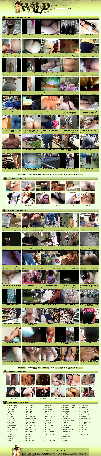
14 (79, 174)
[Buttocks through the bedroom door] (50, 71)
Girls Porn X (84, 425)
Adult (28, 398)
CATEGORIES (21, 174)
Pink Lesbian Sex (86, 414)
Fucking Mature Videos (69, 411)
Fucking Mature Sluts (68, 409)
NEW (39, 174)
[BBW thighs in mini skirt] (11, 226)
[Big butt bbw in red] (50, 52)
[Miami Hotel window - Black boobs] (11, 245)
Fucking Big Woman (50, 440)
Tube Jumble (13, 385)
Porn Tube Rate (30, 414)
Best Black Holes (31, 429)
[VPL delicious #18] (89, 148)
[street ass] (31, 33)
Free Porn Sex (85, 431)
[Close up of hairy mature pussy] (11, 265)
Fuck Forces (58, 205)
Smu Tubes (29, 424)
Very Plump (84, 420)
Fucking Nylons (67, 414)
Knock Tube (29, 413)
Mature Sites (84, 413)
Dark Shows (29, 435)
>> (82, 174)
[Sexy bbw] (69, 71)
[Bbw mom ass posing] (89, 52)
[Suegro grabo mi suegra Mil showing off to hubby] (69, 52)
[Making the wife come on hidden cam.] (50, 90)
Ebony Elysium (30, 440)
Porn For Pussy (85, 427)
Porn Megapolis (13, 192)
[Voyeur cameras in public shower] (11, 167)
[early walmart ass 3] (31, 341)
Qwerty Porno (88, 205)
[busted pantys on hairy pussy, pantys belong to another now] (11, 52)
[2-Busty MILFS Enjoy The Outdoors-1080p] (31, 226)
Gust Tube (73, 398)
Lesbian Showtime (68, 429)
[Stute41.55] (69, 226)
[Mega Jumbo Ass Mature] (89, 322)
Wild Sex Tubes (73, 385)
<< (55, 174)
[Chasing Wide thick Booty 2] (11, 303)
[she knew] (50, 322)
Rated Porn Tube (31, 418)
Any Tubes (58, 398)
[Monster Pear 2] (50, 265)
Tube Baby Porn (30, 425)
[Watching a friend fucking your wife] (89, 129)
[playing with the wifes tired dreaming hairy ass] (11, 360)
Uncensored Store (28, 385)
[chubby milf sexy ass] (11, 33)
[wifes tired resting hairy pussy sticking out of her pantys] (89, 110)
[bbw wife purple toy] (69, 303)
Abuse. (33, 455)
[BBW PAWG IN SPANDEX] (50, 148)
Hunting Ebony (48, 418)
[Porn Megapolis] (89, 33)
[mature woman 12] (31, 71)
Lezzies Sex (84, 405)
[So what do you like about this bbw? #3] (50, 303)
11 (71, 174)
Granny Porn (66, 418)
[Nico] (69, 90)
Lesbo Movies (66, 435)
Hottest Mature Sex (68, 425)
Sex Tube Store (30, 422)
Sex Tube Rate (30, 420)
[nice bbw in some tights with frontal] (11, 322)
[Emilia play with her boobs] (50, 360)
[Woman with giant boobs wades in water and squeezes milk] (31, 360)
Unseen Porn (43, 385)
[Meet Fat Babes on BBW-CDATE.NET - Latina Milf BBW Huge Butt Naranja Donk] (69, 341)
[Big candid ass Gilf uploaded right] (69, 129)
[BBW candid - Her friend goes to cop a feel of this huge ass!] (89, 303)
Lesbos (65, 438)
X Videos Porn (85, 429)
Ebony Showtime (49, 411)
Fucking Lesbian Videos (69, 407)
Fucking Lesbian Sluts (69, 405)
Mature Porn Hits (85, 409)
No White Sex (48, 422)
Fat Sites (46, 438)
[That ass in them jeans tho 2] (31, 265)
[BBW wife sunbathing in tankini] (50, 245)
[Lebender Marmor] (69, 33)
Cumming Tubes (49, 431)
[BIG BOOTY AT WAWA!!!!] (31, 110)
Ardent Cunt (58, 192)
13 (76, 174)
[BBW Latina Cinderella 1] (31, 148)
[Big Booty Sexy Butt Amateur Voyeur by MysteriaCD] (11, 129)
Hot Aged (65, 422)
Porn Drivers (73, 205)
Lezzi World (84, 407)
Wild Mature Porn (85, 422)
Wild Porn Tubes (58, 385)
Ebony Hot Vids (48, 407)
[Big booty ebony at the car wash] (50, 167)
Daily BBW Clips (49, 433)
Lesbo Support (67, 436)
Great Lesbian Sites (68, 420)
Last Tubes (28, 205)
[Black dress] (31, 284)
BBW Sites (47, 429)
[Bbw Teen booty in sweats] (69, 167)
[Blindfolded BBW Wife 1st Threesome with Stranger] (89, 284)
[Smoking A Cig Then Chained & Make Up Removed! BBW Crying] (69, 110)
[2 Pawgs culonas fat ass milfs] (50, 226)
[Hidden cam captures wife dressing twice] (11, 90)
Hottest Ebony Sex (49, 416)
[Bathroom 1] (69, 245)
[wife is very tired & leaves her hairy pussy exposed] (50, 33)
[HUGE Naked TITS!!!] (69, 360)
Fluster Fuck (13, 205)
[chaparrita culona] (69, 322)
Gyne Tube (88, 398)
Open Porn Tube (85, 435)
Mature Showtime (86, 411)
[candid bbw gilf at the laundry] (50, 129)
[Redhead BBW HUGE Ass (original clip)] (31, 245)
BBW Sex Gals (48, 425)
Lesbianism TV (67, 427)
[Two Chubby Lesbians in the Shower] (50, 110)
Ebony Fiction (48, 405)
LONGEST (45, 174)
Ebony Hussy (48, 409)
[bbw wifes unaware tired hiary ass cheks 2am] (89, 71)
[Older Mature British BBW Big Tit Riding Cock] (31, 322)
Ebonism (28, 436)
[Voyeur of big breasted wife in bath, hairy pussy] (89, 360)
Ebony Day (29, 438)
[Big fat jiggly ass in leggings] (50, 284)
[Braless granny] (11, 110)
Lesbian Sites (66, 431)
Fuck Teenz (66, 416)
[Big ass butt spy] (89, 265)
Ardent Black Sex (31, 427)
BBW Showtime (48, 427)
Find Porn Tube (85, 433)
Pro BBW (83, 416)
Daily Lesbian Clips (49, 435)
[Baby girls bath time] (11, 148)
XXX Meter (84, 424)
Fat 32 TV (47, 436)
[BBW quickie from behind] (31, 52)
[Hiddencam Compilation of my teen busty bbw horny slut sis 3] (31, 167)
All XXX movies (28, 192)
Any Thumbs (43, 398)
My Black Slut (48, 420)
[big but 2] (89, 341)
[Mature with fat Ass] (89, 167)
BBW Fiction (47, 424)
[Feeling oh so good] (89, 90)
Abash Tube (13, 398)
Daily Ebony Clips (31, 433)
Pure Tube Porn (30, 416)
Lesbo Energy (66, 433)
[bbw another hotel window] (69, 284)
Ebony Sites (47, 413)
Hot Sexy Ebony (48, 414)
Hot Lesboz (66, 424)
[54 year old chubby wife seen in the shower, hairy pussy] (11, 71)
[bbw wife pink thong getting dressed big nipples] (69, 148)
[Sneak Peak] (69, 265)
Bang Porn (73, 192)
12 (74, 174)
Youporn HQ (88, 385)
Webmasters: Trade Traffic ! (56, 451)
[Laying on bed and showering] (50, 341)
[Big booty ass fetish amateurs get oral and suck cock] (31, 129)
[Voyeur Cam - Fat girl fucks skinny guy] (89, 245)
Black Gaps (29, 431)
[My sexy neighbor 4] (31, 303)
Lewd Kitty (65, 440)
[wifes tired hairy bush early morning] (11, 284)
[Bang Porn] (89, 226)
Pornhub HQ (43, 205)
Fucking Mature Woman (69, 413)
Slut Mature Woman (86, 418)
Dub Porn (88, 192)
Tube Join (43, 192)
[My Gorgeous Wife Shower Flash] (31, 90)
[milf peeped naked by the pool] (11, 341)
